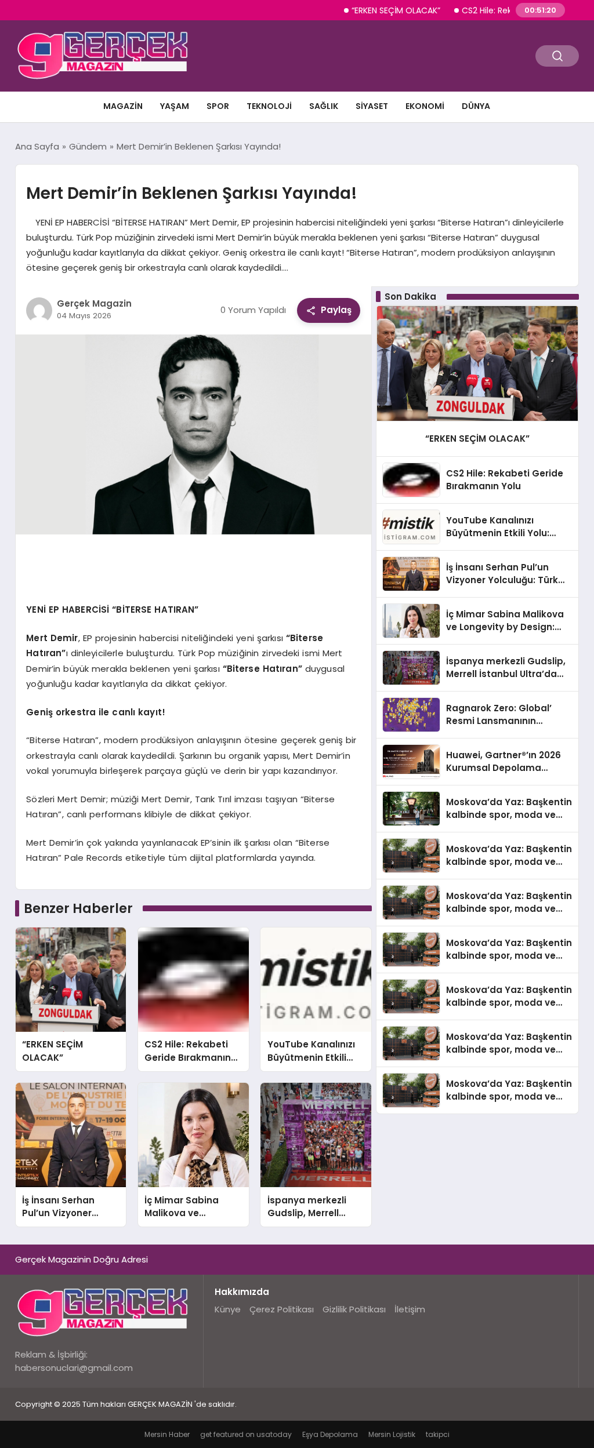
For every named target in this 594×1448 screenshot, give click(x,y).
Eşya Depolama (330, 1434)
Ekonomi (424, 106)
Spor (218, 106)
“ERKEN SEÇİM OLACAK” (371, 10)
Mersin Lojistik (391, 1434)
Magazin (123, 106)
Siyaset (372, 106)
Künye (228, 1309)
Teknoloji (269, 106)
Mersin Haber (167, 1434)
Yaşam (174, 106)
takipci (438, 1434)
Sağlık (323, 106)
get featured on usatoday (246, 1434)
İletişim (409, 1309)
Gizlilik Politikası (354, 1309)
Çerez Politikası (281, 1309)
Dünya (476, 106)
